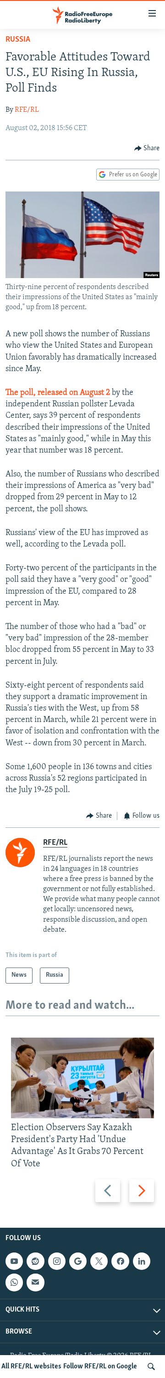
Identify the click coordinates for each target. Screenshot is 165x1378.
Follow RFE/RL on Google (100, 1366)
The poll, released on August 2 (58, 393)
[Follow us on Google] (78, 1261)
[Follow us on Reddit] (35, 1261)
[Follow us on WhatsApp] (14, 1282)
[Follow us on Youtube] (14, 1261)
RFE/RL (27, 110)
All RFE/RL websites (31, 1366)
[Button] (147, 148)
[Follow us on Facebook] (120, 1261)
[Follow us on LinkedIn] (141, 1261)
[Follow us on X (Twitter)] (99, 1261)
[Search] (151, 1366)
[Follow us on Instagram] (57, 1261)
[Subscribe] (35, 1282)
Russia (18, 40)
